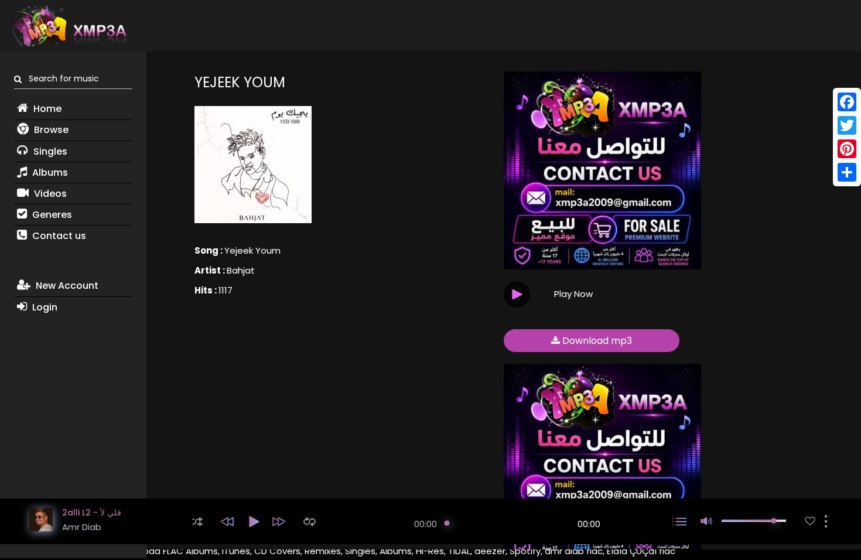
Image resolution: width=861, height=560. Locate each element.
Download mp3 (596, 340)
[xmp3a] (68, 26)
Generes (51, 214)
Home (46, 108)
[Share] (847, 172)
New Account (65, 285)
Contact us (58, 236)
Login (43, 307)
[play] (810, 521)
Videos (49, 193)
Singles (49, 151)
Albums (49, 172)
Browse (50, 129)
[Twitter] (847, 125)
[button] (197, 521)
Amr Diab (81, 527)
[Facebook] (847, 102)
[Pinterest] (847, 149)
